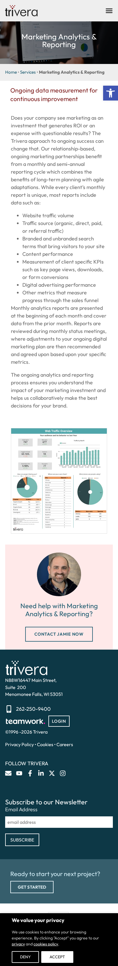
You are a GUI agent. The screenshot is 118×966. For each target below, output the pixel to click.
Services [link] (28, 72)
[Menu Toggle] (109, 10)
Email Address (21, 809)
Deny (25, 956)
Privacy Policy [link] (19, 744)
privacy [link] (18, 944)
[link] (110, 93)
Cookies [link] (45, 744)
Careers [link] (64, 744)
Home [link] (11, 72)
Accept (57, 956)
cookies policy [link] (46, 944)
